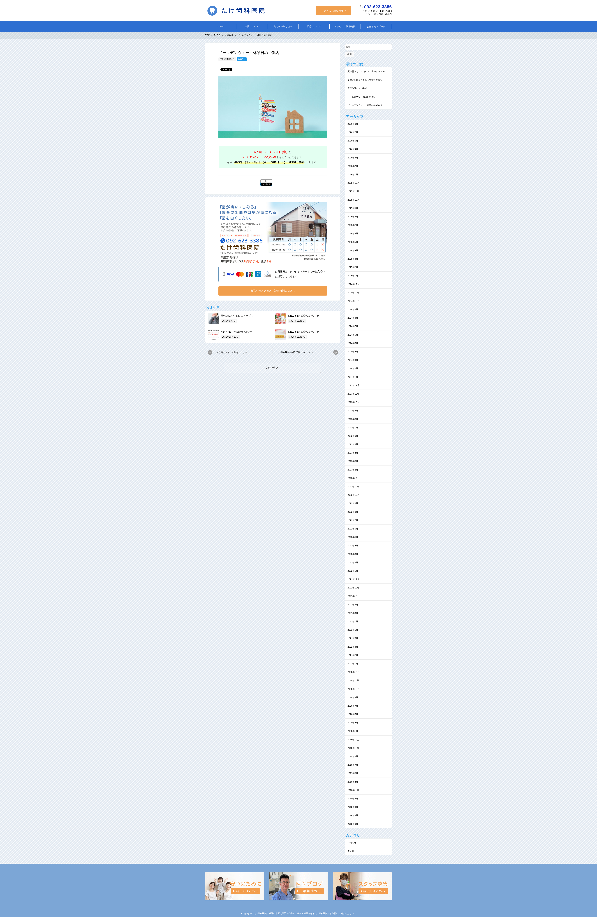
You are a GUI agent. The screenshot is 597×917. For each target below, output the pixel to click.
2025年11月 (353, 191)
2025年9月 (352, 208)
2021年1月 (352, 663)
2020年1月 (352, 731)
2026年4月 (352, 149)
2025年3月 (352, 259)
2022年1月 (352, 571)
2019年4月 (352, 782)
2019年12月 (353, 739)
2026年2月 (352, 166)
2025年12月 (353, 183)
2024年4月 (352, 351)
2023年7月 (352, 427)
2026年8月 (352, 124)
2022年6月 (352, 528)
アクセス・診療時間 (332, 10)
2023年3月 (352, 461)
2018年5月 (352, 815)
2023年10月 (353, 402)
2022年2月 (352, 562)
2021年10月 (353, 596)
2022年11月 (353, 486)
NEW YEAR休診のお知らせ (303, 315)
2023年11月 (353, 394)
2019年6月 (352, 773)
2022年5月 (352, 537)
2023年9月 (352, 410)
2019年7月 (352, 765)
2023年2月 (352, 469)
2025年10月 (353, 200)
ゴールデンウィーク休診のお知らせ (364, 105)
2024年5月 (352, 343)
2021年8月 (352, 613)
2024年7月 (352, 326)
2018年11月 (353, 790)
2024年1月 (352, 377)
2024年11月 (353, 292)
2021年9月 (352, 604)
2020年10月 (353, 689)
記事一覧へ (273, 367)
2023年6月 (352, 436)
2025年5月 (352, 242)
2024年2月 (352, 368)
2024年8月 (352, 318)
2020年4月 (352, 722)
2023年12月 (353, 385)
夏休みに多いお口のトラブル (237, 315)
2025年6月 (352, 233)
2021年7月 (352, 621)
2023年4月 (352, 452)
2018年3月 (352, 824)
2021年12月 (353, 579)
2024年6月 (352, 335)
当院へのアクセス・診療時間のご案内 (272, 290)
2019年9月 (352, 756)
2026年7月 (352, 132)
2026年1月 (352, 174)
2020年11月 (353, 680)
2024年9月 (352, 309)
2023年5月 (352, 444)
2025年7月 (352, 225)
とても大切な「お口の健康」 (361, 97)
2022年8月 (352, 512)
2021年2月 (352, 655)
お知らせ (241, 59)
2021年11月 (353, 587)
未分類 (350, 851)
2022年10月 (353, 495)
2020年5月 (352, 714)
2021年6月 (352, 630)
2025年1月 (352, 275)
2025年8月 (352, 216)
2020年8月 (352, 697)
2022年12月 (353, 478)
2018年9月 (352, 798)
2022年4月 (352, 545)
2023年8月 (352, 419)
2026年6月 (352, 140)
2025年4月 (352, 250)
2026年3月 (352, 157)
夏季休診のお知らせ (357, 88)
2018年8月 (352, 807)
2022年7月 (352, 520)
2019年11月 (353, 748)
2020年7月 (352, 706)
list (266, 181)
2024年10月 (353, 301)
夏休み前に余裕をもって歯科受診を (364, 80)
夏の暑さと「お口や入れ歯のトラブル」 (367, 71)
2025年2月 (352, 267)
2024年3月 (352, 360)
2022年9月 (352, 503)
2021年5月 (352, 638)
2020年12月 (353, 672)
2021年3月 (352, 647)
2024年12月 (353, 284)
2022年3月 (352, 554)
